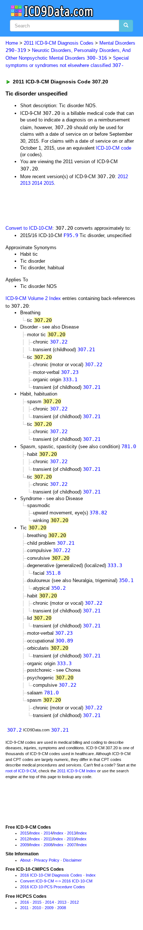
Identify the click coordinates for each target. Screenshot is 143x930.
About (25, 860)
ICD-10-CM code (113, 148)
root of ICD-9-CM (21, 771)
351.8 (53, 573)
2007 (71, 845)
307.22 (58, 342)
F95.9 (70, 235)
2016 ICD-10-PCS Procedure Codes (52, 887)
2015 (49, 183)
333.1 (70, 379)
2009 (24, 845)
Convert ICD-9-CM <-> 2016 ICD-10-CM (56, 881)
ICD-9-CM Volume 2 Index (33, 298)
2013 (25, 183)
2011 (48, 839)
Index (35, 833)
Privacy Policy (46, 860)
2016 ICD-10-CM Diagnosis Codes (51, 875)
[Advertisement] (58, 205)
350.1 (126, 580)
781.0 (128, 446)
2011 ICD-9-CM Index (76, 771)
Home (12, 43)
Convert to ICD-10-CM (29, 228)
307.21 (86, 349)
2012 (123, 176)
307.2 (14, 730)
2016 (24, 902)
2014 (37, 183)
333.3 (114, 565)
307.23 (69, 372)
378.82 (98, 512)
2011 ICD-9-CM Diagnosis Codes (59, 43)
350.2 (58, 588)
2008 (48, 845)
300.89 (64, 641)
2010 (71, 839)
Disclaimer (72, 860)
